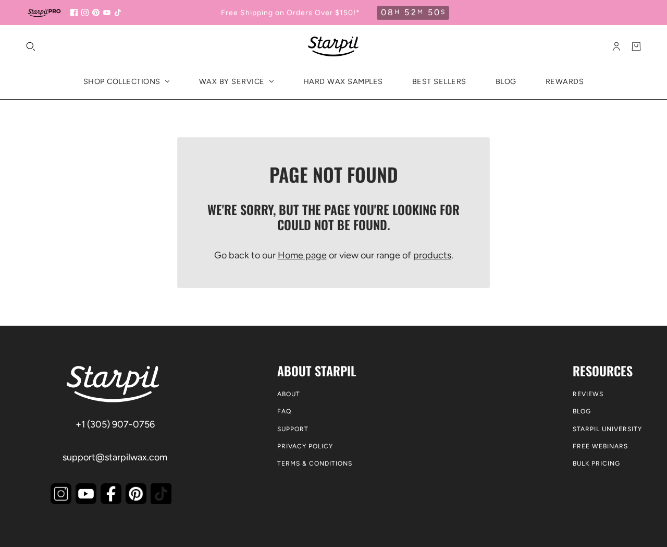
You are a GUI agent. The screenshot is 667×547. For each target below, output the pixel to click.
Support (292, 429)
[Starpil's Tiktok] (161, 493)
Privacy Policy (305, 446)
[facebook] (74, 12)
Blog (582, 411)
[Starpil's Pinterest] (136, 493)
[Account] (616, 46)
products (432, 255)
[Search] (30, 46)
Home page (302, 255)
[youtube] (107, 12)
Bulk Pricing (596, 463)
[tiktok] (117, 12)
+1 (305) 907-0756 (115, 424)
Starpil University (607, 429)
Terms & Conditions (314, 463)
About (288, 394)
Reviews (588, 394)
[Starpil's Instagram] (61, 493)
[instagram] (85, 12)
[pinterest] (96, 12)
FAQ (284, 411)
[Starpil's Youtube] (86, 493)
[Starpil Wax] (333, 46)
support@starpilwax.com (115, 457)
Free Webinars (600, 446)
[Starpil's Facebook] (111, 493)
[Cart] (636, 46)
